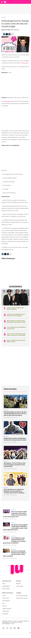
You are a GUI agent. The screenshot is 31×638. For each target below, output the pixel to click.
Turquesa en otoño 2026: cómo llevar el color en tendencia (16, 315)
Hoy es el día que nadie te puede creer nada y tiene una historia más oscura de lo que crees (15, 514)
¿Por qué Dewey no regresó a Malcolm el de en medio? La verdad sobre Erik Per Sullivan (14, 491)
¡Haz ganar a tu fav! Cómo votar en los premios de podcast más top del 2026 (15, 464)
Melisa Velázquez (15, 29)
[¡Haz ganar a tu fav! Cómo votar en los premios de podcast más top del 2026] (15, 452)
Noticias (4, 17)
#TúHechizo (25, 63)
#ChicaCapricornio (8, 101)
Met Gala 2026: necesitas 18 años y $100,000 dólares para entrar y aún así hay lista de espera (15, 413)
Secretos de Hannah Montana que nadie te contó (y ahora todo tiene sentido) (14, 553)
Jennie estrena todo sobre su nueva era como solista (16, 334)
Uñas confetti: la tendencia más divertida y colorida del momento (16, 321)
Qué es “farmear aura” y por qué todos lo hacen (16, 340)
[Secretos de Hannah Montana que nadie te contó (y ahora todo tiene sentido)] (6, 551)
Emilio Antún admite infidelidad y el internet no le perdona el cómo (15, 439)
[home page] (5, 2)
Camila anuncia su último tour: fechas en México (15, 308)
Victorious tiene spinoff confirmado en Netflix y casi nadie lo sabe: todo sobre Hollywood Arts (15, 527)
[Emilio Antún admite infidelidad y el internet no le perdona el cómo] (15, 428)
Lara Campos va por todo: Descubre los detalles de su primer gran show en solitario (14, 540)
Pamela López (14, 417)
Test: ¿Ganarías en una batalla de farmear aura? (16, 327)
